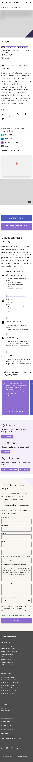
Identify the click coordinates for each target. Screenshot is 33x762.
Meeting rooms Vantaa (8, 696)
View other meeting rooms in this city (16, 226)
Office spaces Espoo (7, 646)
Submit (16, 621)
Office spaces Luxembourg (9, 651)
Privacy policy (5, 721)
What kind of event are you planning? (13, 564)
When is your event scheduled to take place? (15, 557)
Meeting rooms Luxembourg (10, 682)
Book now (5, 451)
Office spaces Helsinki (8, 649)
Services (3, 708)
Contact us (16, 759)
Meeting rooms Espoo (8, 677)
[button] (16, 163)
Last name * (5, 525)
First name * (5, 517)
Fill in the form (7, 436)
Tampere (14, 7)
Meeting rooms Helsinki (8, 680)
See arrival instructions (11, 150)
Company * (4, 533)
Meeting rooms (6, 7)
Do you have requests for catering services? (15, 583)
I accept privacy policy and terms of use (16, 611)
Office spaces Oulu (7, 657)
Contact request (8, 736)
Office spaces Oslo (7, 654)
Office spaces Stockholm (8, 659)
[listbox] (16, 192)
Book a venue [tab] (24, 505)
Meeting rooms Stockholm (9, 690)
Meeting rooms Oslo (7, 685)
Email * (3, 541)
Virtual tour (15, 218)
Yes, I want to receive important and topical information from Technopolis (17, 607)
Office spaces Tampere (8, 662)
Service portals (5, 711)
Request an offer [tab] (10, 505)
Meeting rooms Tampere (8, 693)
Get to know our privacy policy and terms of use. (16, 615)
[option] (16, 192)
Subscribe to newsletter (11, 738)
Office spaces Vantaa (7, 665)
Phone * (3, 549)
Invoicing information (7, 719)
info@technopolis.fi (7, 729)
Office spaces (5, 642)
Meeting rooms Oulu (7, 688)
